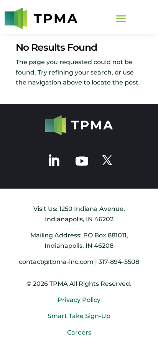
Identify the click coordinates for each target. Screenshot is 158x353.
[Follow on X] (107, 160)
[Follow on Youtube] (81, 160)
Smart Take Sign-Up (79, 316)
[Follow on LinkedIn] (53, 160)
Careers (79, 332)
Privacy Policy (79, 299)
